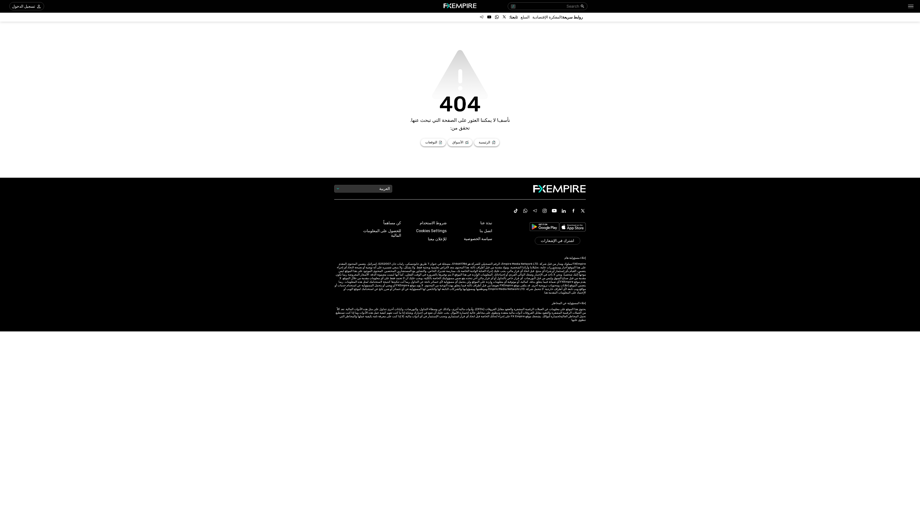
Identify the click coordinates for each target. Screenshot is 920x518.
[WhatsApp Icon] (525, 211)
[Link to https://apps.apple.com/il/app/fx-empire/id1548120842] (572, 227)
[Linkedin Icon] (564, 211)
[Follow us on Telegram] (481, 17)
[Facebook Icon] (573, 211)
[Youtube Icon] (554, 211)
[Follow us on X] (504, 17)
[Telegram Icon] (535, 211)
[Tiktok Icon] (516, 211)
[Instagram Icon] (544, 211)
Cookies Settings (431, 231)
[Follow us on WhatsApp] (497, 17)
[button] (911, 6)
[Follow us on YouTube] (489, 17)
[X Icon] (583, 211)
